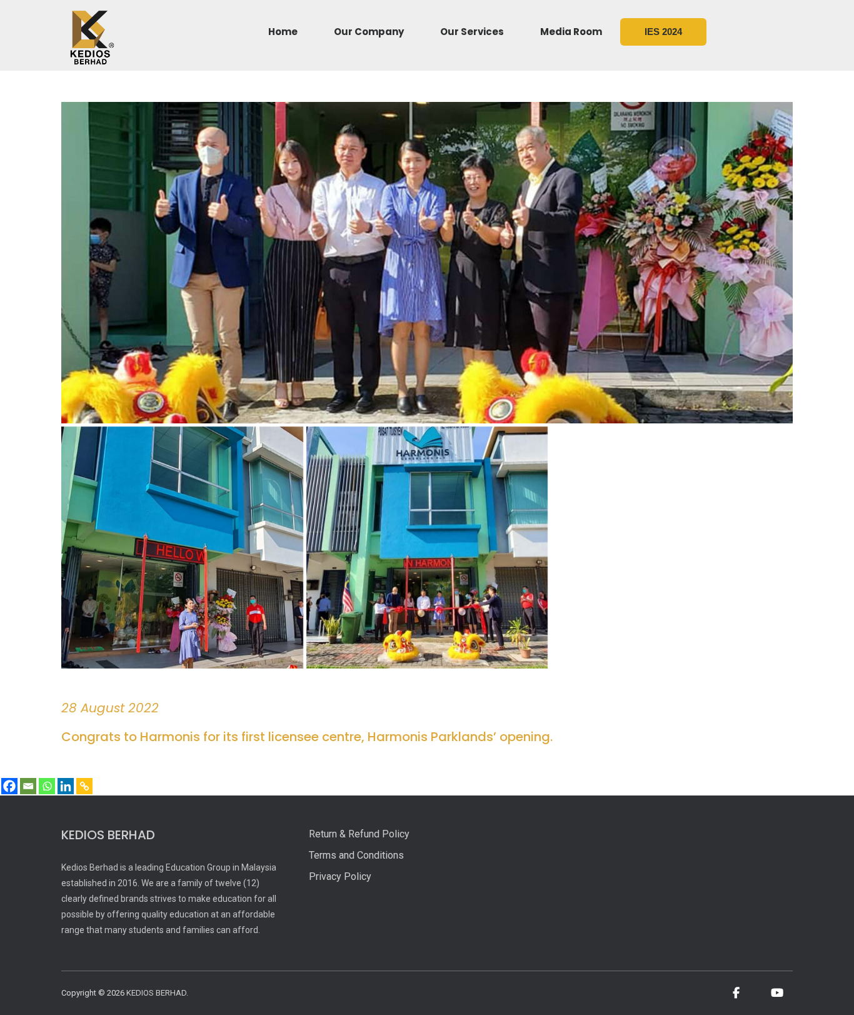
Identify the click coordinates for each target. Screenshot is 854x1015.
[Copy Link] (84, 786)
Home (283, 31)
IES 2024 (663, 31)
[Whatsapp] (47, 786)
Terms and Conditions (356, 855)
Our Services (472, 31)
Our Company (369, 31)
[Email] (28, 786)
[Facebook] (9, 786)
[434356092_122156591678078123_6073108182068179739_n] (182, 548)
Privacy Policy (340, 876)
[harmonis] (427, 548)
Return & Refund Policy (359, 834)
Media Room (571, 31)
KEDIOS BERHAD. (157, 992)
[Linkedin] (66, 786)
